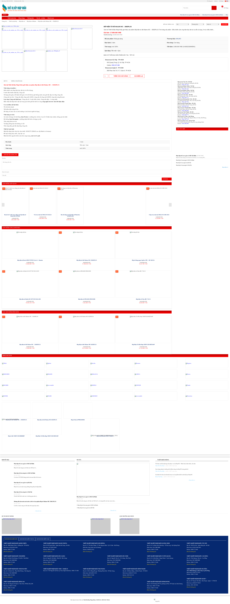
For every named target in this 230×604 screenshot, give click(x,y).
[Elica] (142, 396)
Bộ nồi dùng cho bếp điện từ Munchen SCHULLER (70, 215)
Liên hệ (215, 1)
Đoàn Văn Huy (159, 476)
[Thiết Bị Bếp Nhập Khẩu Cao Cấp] (14, 8)
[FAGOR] (54, 396)
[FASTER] (9, 396)
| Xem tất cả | (38, 511)
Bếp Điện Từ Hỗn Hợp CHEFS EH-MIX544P (143, 344)
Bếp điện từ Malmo (31, 21)
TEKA (108, 600)
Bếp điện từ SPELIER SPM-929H (86, 299)
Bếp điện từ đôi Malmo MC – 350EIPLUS (30, 344)
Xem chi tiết (16, 410)
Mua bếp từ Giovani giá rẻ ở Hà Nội (184, 165)
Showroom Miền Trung (27, 539)
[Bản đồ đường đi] (8, 551)
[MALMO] (54, 374)
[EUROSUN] (98, 396)
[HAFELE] (98, 385)
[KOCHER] (9, 385)
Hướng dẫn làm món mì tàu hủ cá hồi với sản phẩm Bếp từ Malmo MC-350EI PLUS (35, 501)
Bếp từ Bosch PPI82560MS (78, 419)
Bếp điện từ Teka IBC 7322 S (143, 299)
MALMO (178, 38)
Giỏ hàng (221, 1)
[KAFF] (54, 385)
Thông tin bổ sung (16, 81)
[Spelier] (54, 363)
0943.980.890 (185, 93)
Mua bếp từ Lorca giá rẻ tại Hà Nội (183, 162)
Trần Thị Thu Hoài (159, 465)
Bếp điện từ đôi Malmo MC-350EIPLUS (87, 260)
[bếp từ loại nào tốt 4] (34, 61)
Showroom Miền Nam (42, 539)
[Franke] (193, 385)
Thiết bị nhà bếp (12, 18)
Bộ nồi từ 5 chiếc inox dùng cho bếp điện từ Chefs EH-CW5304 (15, 215)
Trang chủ (4, 21)
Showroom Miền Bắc (11, 539)
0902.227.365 (116, 65)
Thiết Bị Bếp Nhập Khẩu (89, 600)
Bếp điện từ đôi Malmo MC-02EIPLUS (86, 344)
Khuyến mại (51, 18)
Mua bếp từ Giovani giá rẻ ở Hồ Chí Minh (203, 14)
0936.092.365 (185, 89)
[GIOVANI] (142, 385)
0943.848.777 (185, 97)
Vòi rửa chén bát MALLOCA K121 (43, 214)
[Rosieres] (142, 363)
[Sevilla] (98, 363)
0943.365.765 (185, 84)
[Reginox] (193, 363)
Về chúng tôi (209, 1)
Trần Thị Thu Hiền (159, 471)
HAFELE (98, 600)
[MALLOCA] (98, 374)
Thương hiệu (30, 18)
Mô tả (5, 81)
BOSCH (104, 600)
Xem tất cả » (225, 167)
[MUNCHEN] (9, 374)
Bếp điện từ (22, 21)
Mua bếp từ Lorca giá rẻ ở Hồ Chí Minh (180, 14)
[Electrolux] (193, 396)
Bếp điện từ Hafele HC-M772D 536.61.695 (30, 299)
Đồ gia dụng (22, 18)
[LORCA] (142, 374)
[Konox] (193, 374)
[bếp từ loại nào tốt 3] (81, 38)
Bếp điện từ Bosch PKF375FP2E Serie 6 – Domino (30, 260)
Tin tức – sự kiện (40, 18)
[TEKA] (9, 363)
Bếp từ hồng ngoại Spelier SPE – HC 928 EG (143, 260)
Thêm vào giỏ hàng (121, 76)
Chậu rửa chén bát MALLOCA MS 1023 (159, 214)
